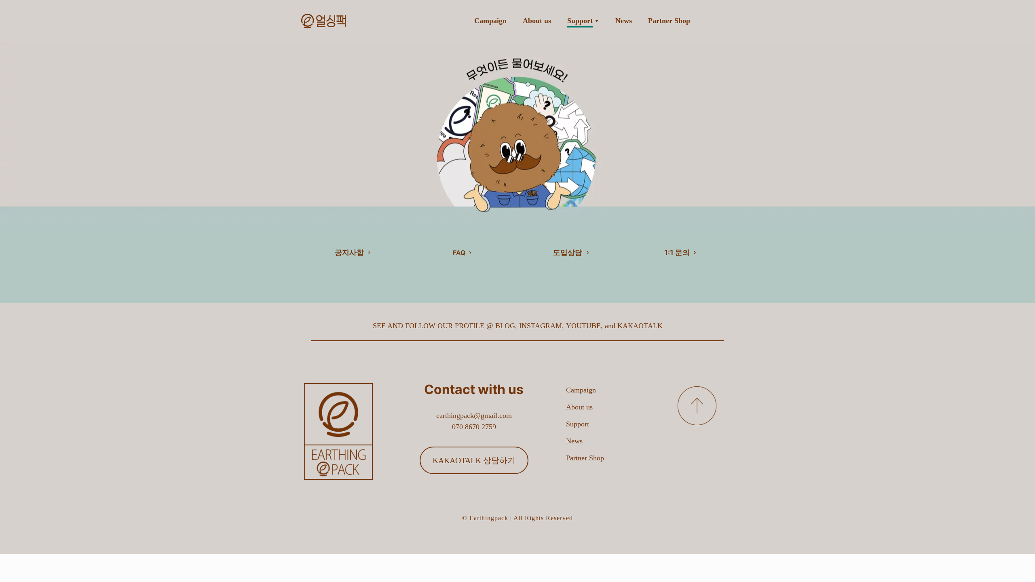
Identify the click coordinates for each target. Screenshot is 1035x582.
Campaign (581, 390)
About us (579, 407)
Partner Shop (585, 458)
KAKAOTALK (640, 326)
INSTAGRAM (540, 326)
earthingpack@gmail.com (474, 415)
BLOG (505, 326)
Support (577, 424)
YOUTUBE (583, 326)
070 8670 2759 (474, 427)
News (574, 441)
